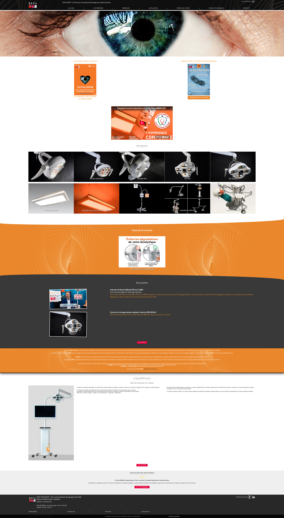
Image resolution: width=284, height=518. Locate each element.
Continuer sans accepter (152, 516)
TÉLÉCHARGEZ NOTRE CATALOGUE (85, 61)
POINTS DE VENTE (183, 8)
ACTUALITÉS (153, 8)
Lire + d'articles (142, 465)
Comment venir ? (145, 511)
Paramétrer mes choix (163, 516)
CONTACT (246, 8)
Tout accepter (143, 516)
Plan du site (108, 511)
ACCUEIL (71, 8)
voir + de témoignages (142, 487)
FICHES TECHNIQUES (216, 8)
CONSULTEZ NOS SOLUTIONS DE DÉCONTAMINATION (199, 61)
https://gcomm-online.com (150, 369)
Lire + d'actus (142, 342)
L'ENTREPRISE (98, 8)
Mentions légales (32, 511)
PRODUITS (126, 8)
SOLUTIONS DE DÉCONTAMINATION (142, 269)
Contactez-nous (71, 511)
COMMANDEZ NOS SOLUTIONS (198, 97)
